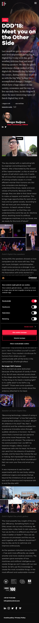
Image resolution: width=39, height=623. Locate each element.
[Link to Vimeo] (20, 608)
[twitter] (5, 127)
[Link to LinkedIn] (5, 608)
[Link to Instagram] (9, 608)
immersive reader (7, 107)
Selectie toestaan (19, 338)
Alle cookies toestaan (19, 332)
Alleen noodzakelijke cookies (19, 343)
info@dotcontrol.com (12, 601)
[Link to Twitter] (12, 608)
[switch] (34, 307)
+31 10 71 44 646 (9, 597)
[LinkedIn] (2, 127)
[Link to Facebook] (16, 608)
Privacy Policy (20, 617)
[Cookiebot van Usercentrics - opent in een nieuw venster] (28, 278)
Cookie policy (9, 617)
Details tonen (28, 326)
